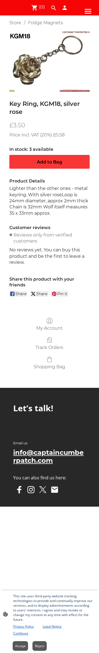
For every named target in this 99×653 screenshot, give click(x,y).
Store (15, 22)
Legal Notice (52, 626)
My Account (49, 328)
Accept (20, 646)
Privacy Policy (23, 626)
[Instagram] (31, 489)
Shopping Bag (49, 366)
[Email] (54, 489)
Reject (39, 646)
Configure (20, 633)
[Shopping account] (64, 7)
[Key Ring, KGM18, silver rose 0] (49, 61)
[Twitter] (42, 489)
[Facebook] (19, 489)
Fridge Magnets (45, 22)
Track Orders (49, 347)
